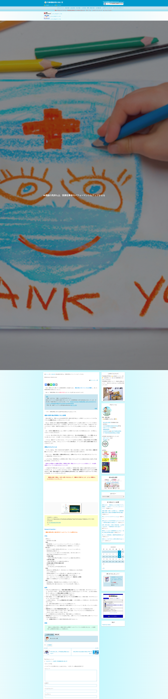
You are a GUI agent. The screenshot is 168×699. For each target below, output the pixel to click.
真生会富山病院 (106, 422)
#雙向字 (58, 403)
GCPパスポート (106, 438)
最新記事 (57, 634)
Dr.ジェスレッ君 (94, 380)
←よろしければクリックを (56, 13)
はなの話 (73, 8)
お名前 (47, 683)
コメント (47, 668)
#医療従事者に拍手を (84, 401)
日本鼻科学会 (106, 431)
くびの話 (84, 8)
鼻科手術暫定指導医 (116, 431)
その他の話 (98, 8)
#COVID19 (91, 401)
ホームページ (60, 8)
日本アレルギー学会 (108, 427)
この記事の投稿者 (49, 634)
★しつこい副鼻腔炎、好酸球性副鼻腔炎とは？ (113, 535)
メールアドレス (49, 688)
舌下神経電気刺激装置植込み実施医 (111, 433)
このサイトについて (107, 8)
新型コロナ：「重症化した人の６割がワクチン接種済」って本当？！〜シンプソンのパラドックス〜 (113, 506)
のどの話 (78, 8)
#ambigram (53, 403)
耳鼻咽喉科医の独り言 (55, 2)
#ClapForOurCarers (74, 401)
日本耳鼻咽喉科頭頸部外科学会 (110, 426)
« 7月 (103, 568)
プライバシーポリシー (118, 8)
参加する (121, 614)
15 (119, 556)
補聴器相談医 (106, 429)
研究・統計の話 (90, 8)
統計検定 (105, 439)
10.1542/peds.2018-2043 (55, 522)
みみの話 (67, 8)
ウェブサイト (48, 694)
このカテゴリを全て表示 (113, 612)
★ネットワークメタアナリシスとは (110, 516)
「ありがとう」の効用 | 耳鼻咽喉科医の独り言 (56, 661)
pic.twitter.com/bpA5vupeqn (67, 403)
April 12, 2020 (73, 405)
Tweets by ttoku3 (106, 624)
